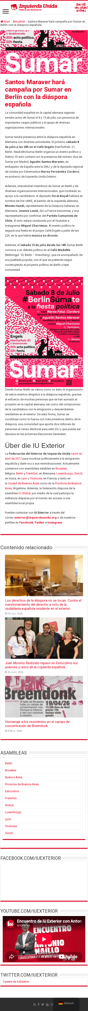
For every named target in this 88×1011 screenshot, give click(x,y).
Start (6, 21)
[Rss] (34, 1004)
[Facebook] (38, 1004)
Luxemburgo (64, 473)
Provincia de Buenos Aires (22, 784)
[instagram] (52, 1004)
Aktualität (19, 21)
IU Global (24, 493)
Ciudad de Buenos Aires (23, 483)
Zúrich (78, 473)
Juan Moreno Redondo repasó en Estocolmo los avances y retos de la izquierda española (41, 665)
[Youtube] (47, 1004)
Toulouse (36, 478)
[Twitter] (43, 1004)
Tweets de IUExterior (16, 981)
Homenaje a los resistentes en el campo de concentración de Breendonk (37, 724)
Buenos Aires (13, 777)
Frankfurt (32, 473)
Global (9, 805)
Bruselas (61, 468)
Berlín (19, 473)
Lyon (24, 478)
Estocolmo (12, 791)
